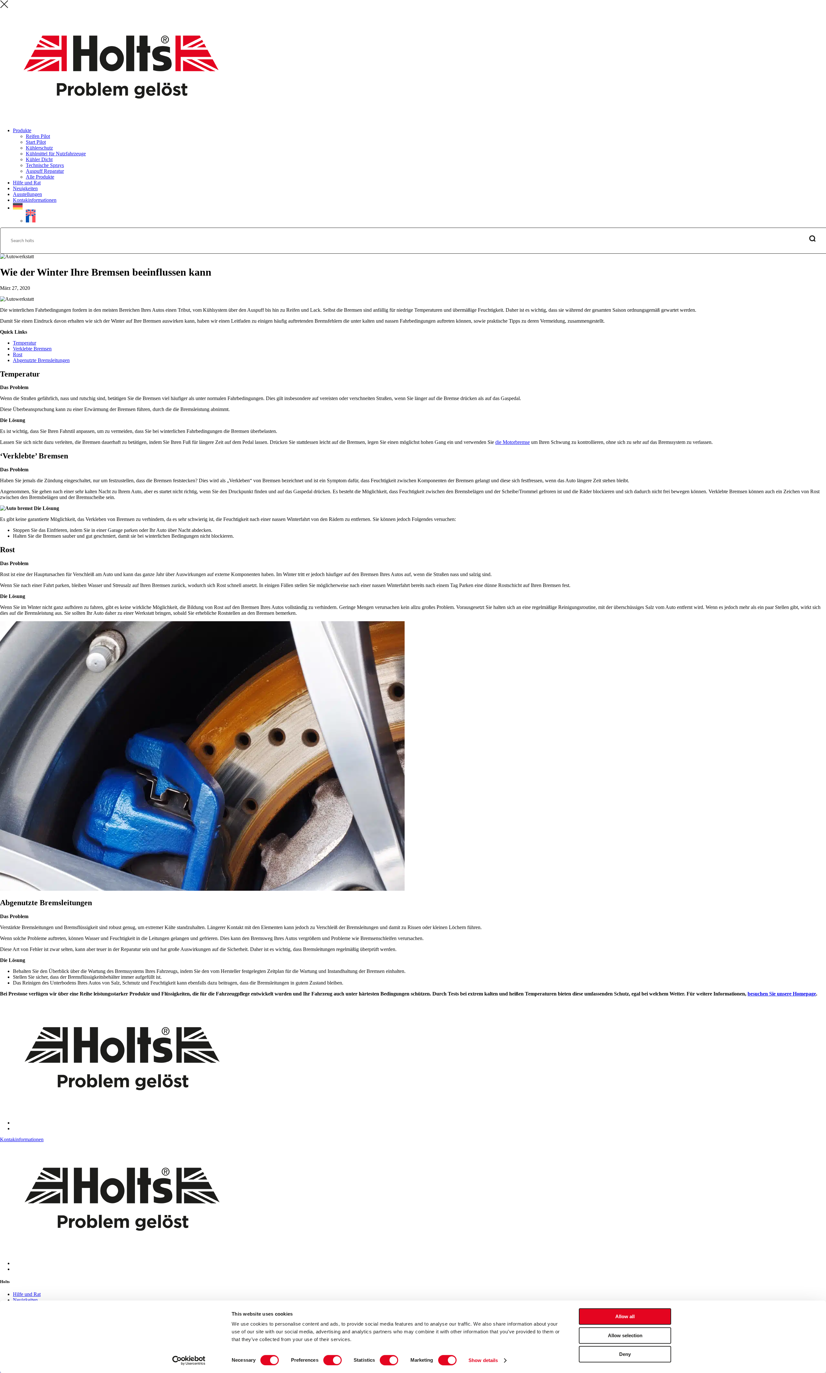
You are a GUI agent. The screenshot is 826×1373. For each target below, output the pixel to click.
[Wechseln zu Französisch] (426, 219)
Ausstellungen (27, 194)
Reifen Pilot (38, 136)
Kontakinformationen (34, 200)
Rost (17, 354)
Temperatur (24, 343)
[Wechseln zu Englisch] (30, 213)
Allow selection (625, 1335)
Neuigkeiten (25, 188)
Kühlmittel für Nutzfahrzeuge (56, 153)
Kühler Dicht (39, 159)
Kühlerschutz (39, 148)
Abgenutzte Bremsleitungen (41, 360)
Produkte (22, 130)
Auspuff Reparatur (45, 171)
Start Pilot (36, 142)
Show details (483, 1360)
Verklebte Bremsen (32, 348)
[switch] (332, 1360)
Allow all (625, 1316)
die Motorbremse (512, 442)
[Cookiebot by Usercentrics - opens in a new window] (189, 1360)
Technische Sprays (45, 165)
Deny (625, 1354)
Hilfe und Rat (27, 182)
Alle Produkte (40, 177)
